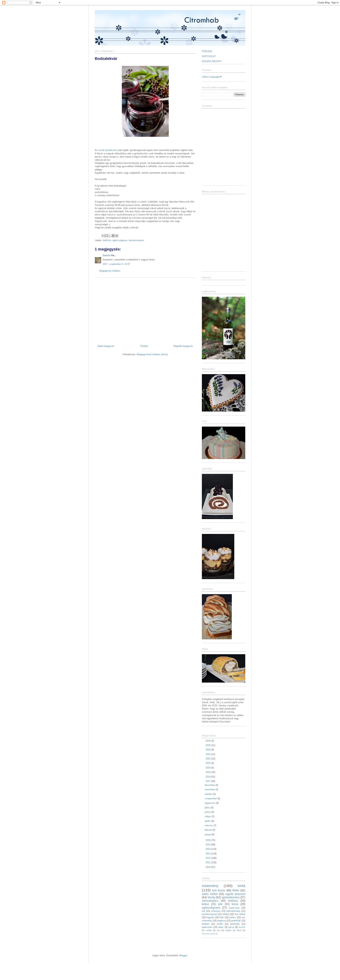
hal (218, 930)
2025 (208, 745)
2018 (208, 776)
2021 (208, 763)
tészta (211, 897)
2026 (208, 740)
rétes (220, 927)
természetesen (136, 240)
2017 (208, 781)
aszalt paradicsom (107, 150)
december (210, 785)
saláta (209, 930)
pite (220, 904)
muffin (220, 924)
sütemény (210, 886)
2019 (208, 772)
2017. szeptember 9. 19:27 (116, 264)
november (210, 789)
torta (241, 886)
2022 (208, 758)
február (208, 830)
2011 (208, 862)
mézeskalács (210, 900)
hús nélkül (240, 914)
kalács (232, 917)
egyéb (228, 930)
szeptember (211, 798)
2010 (208, 867)
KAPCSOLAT (209, 56)
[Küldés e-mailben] (103, 235)
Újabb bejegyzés (105, 346)
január (208, 834)
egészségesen (119, 240)
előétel (226, 914)
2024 (208, 749)
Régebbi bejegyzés (183, 346)
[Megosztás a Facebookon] (113, 235)
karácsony (234, 907)
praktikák (236, 920)
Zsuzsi (106, 255)
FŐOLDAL (207, 51)
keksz (205, 904)
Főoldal (144, 346)
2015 (208, 844)
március (209, 825)
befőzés (107, 240)
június (208, 812)
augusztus (210, 803)
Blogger (183, 955)
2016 (208, 840)
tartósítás (235, 924)
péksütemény (233, 911)
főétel (235, 890)
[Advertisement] (145, 310)
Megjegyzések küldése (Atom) (152, 354)
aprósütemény (231, 897)
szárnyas (215, 911)
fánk (221, 917)
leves (235, 904)
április (208, 821)
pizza (231, 927)
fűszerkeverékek (208, 934)
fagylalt (210, 917)
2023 (208, 754)
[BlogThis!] (106, 235)
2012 (208, 858)
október (209, 794)
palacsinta (207, 927)
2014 (208, 849)
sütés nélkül (210, 893)
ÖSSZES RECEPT (212, 61)
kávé (239, 930)
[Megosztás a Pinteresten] (116, 235)
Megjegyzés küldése (109, 270)
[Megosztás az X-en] (110, 235)
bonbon (205, 924)
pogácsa (221, 920)
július (208, 807)
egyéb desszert (235, 893)
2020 (208, 767)
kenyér (242, 927)
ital (203, 911)
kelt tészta (218, 890)
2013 (208, 853)
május (208, 816)
